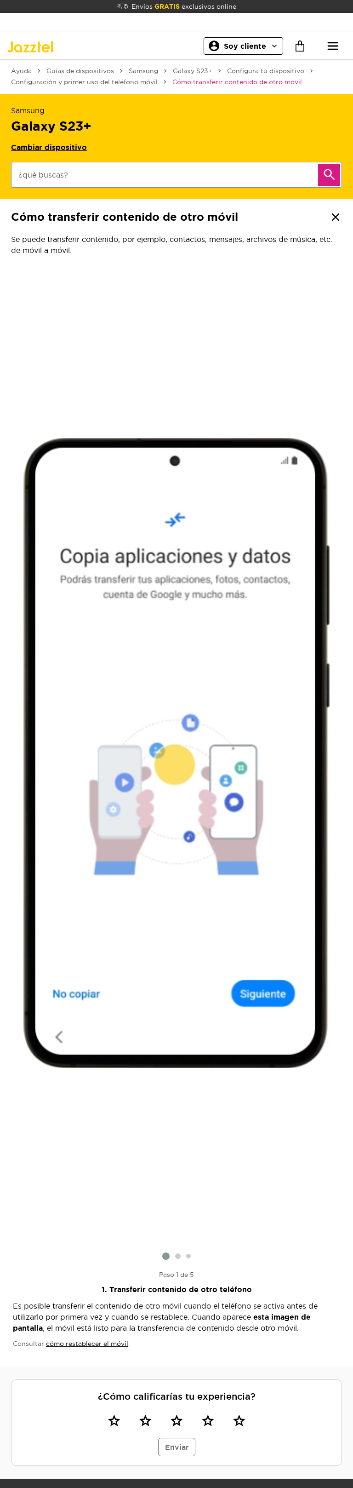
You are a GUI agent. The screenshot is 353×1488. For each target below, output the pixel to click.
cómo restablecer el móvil (87, 1343)
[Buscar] (329, 175)
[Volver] (335, 217)
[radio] (114, 1421)
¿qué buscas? (43, 175)
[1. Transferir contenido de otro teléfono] (176, 753)
